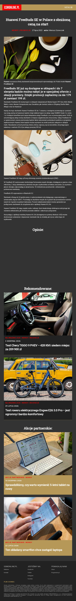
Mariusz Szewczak (56, 30)
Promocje (25, 30)
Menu (68, 7)
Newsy (15, 30)
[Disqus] (38, 257)
